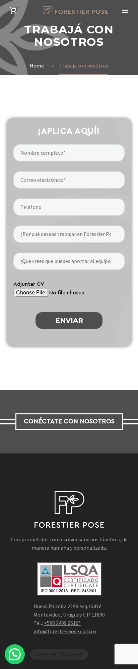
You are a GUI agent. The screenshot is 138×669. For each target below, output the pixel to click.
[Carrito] (13, 10)
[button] (15, 654)
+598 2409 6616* (62, 623)
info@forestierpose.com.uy (64, 631)
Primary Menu (125, 11)
